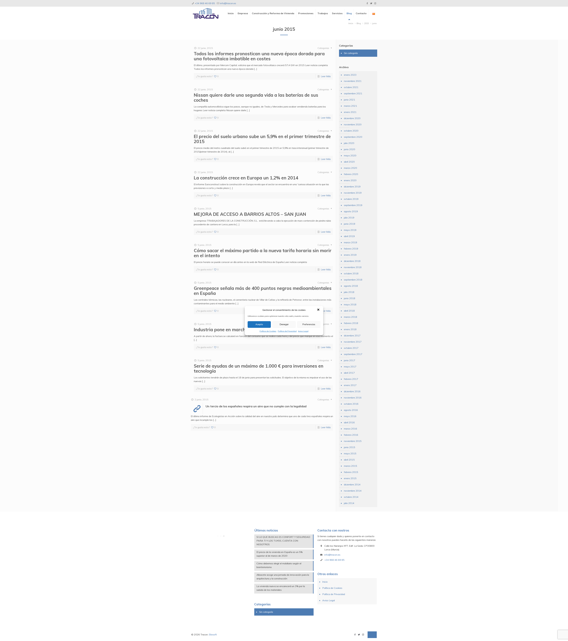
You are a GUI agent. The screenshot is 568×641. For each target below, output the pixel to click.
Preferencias (308, 324)
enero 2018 (350, 329)
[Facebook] (367, 3)
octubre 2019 (351, 198)
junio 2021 (349, 99)
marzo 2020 (350, 167)
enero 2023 (350, 74)
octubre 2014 (351, 496)
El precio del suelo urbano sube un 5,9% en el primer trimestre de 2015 (262, 139)
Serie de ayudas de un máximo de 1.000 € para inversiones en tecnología (258, 368)
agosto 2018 (351, 285)
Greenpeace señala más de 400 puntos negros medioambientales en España (262, 290)
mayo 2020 (350, 155)
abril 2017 (349, 372)
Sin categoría (351, 53)
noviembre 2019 (353, 192)
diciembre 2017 (352, 335)
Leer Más (326, 76)
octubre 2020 (351, 130)
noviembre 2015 (353, 441)
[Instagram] (375, 3)
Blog (359, 23)
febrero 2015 (351, 472)
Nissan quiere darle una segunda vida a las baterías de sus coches (256, 97)
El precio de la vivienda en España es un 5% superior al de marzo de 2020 (279, 554)
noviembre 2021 (353, 81)
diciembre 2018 (352, 261)
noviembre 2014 (353, 490)
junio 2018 (349, 298)
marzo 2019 (350, 242)
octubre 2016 (351, 403)
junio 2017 (349, 360)
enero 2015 (350, 478)
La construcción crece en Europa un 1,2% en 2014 (246, 178)
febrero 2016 (351, 434)
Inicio (350, 23)
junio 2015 (349, 447)
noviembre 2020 (353, 124)
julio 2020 (349, 143)
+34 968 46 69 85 (205, 3)
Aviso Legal (303, 331)
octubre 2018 (351, 273)
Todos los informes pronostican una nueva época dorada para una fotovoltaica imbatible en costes (259, 56)
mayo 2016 (350, 416)
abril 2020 (349, 161)
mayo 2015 (350, 453)
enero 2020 (350, 180)
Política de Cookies (268, 331)
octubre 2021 (351, 87)
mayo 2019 (350, 229)
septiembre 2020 (353, 136)
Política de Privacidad (287, 331)
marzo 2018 (350, 316)
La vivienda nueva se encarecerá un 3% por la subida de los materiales (280, 588)
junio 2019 (349, 223)
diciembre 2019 (352, 186)
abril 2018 (349, 310)
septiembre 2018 (353, 279)
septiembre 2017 (353, 354)
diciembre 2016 (352, 391)
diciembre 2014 (352, 484)
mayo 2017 (350, 366)
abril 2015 (349, 459)
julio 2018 (349, 292)
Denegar (284, 324)
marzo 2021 (350, 105)
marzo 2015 (350, 465)
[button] (318, 310)
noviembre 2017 (353, 341)
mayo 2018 (350, 304)
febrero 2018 (351, 323)
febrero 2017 (351, 378)
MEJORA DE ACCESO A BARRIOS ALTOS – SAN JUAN (250, 214)
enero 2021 (350, 112)
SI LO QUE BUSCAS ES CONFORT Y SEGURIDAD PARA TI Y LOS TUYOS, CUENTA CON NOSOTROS (283, 540)
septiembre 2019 (353, 205)
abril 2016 (349, 422)
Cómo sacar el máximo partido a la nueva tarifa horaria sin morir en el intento (262, 253)
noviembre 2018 (353, 267)
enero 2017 (350, 385)
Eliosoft (213, 634)
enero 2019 (350, 254)
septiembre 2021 (353, 93)
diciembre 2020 (352, 118)
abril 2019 (349, 236)
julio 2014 (349, 503)
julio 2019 (349, 217)
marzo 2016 (350, 428)
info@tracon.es (228, 3)
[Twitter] (371, 3)
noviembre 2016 (353, 397)
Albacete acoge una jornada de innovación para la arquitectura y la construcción (282, 576)
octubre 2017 (351, 347)
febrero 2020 (351, 174)
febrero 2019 (351, 248)
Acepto (259, 324)
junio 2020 (349, 149)
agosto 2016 (351, 410)
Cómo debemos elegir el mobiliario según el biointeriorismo (278, 565)
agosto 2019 (351, 211)
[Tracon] (205, 13)
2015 (366, 23)
